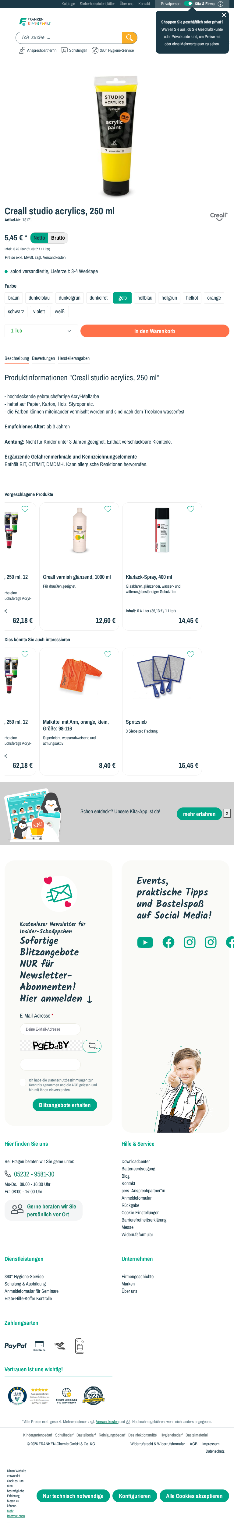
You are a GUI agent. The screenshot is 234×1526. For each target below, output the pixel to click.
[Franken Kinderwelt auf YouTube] (145, 943)
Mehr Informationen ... (16, 1516)
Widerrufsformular (137, 1234)
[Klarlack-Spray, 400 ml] (162, 530)
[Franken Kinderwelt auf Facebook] (168, 942)
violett (39, 311)
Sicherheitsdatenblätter (97, 3)
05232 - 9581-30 (33, 1174)
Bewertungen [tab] (43, 358)
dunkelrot (99, 297)
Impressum (211, 1444)
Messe (127, 1227)
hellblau (144, 297)
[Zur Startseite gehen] (35, 21)
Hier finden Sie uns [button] (26, 1144)
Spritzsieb (136, 722)
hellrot (192, 297)
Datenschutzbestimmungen (67, 1080)
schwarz (16, 311)
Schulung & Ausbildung (25, 1283)
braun (14, 297)
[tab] (17, 358)
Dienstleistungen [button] (24, 1259)
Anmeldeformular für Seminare (31, 1291)
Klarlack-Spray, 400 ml (149, 577)
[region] (117, 134)
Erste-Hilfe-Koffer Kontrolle (28, 1298)
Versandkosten (107, 1421)
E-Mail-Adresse (36, 1015)
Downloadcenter (136, 1161)
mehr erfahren (199, 814)
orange (214, 297)
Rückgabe (130, 1205)
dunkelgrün (69, 297)
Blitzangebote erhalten (65, 1105)
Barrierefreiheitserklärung (144, 1219)
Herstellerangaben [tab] (74, 358)
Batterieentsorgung (138, 1168)
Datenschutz (215, 1451)
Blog (125, 1176)
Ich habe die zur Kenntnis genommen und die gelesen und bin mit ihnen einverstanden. (63, 1085)
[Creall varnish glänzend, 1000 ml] (79, 530)
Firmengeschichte (138, 1276)
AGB (75, 1085)
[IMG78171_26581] (117, 134)
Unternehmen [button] (137, 1259)
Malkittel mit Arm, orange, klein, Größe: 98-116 (76, 725)
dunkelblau (39, 297)
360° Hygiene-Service (24, 1276)
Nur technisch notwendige (73, 1496)
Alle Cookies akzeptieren (194, 1496)
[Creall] (218, 215)
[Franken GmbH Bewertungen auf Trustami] (58, 1396)
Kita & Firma (204, 3)
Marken (128, 1283)
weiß (60, 311)
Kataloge (68, 3)
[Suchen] (129, 38)
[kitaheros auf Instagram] (210, 943)
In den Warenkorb (154, 331)
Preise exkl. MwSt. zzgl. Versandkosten (35, 257)
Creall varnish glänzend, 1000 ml (77, 577)
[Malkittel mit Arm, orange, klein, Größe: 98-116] (79, 675)
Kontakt (144, 3)
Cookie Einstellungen (140, 1212)
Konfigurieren (135, 1496)
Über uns (126, 3)
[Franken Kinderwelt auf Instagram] (189, 943)
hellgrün (169, 297)
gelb (123, 297)
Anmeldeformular (136, 1197)
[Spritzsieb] (162, 675)
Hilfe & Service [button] (138, 1144)
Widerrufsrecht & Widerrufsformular (157, 1444)
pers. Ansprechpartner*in (143, 1190)
